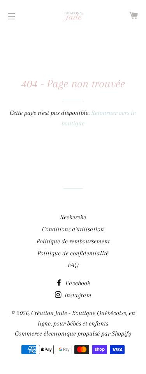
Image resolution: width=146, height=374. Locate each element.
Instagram (77, 295)
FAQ (73, 264)
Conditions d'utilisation (73, 229)
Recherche (73, 217)
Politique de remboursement (73, 241)
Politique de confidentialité (73, 253)
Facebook (77, 283)
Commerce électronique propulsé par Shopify (73, 333)
